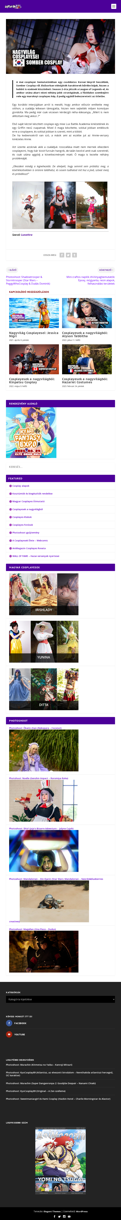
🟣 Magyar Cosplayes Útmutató (27, 501)
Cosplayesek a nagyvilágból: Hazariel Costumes (85, 380)
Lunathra (26, 235)
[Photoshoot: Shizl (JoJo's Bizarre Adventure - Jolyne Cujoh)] (43, 871)
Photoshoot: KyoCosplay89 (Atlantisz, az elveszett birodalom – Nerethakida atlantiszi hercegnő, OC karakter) (59, 1074)
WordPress (82, 1211)
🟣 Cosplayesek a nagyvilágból (26, 509)
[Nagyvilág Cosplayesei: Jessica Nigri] (34, 313)
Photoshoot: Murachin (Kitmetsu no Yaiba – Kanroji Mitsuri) (39, 1064)
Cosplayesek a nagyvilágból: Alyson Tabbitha (85, 334)
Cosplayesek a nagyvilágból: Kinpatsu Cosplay (32, 380)
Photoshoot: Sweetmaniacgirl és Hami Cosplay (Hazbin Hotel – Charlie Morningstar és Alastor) (58, 1098)
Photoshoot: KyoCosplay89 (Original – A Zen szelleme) (35, 1091)
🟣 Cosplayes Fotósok (21, 524)
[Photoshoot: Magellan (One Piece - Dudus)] (43, 971)
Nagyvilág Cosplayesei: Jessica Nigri (33, 334)
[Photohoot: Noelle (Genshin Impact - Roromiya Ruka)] (43, 820)
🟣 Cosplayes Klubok (20, 517)
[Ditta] (43, 709)
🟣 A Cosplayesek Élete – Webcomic (28, 540)
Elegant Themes (52, 1211)
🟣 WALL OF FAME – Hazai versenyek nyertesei (34, 556)
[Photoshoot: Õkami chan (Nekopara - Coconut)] (43, 770)
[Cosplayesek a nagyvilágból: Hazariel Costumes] (87, 359)
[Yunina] (43, 661)
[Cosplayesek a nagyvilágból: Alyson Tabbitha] (87, 313)
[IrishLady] (43, 614)
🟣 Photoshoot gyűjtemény (24, 532)
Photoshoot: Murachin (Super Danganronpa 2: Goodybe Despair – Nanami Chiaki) (51, 1083)
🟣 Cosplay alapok (19, 485)
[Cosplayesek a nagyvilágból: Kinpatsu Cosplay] (34, 359)
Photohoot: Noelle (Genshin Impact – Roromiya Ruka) (38, 778)
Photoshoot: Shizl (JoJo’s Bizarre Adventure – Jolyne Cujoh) (41, 828)
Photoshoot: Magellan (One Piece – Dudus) (32, 929)
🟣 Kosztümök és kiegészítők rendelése (30, 493)
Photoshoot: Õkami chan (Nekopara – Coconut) (35, 728)
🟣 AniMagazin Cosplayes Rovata (27, 548)
